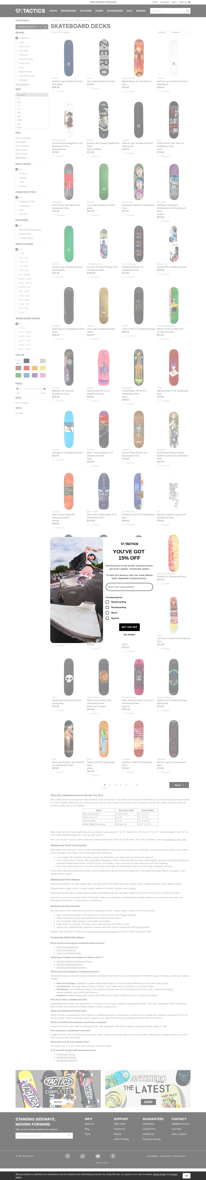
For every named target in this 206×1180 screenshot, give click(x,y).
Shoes (114, 612)
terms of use (159, 1174)
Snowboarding (118, 607)
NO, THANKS (129, 635)
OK (186, 1175)
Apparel (115, 618)
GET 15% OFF (129, 627)
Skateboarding (118, 602)
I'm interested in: (114, 597)
